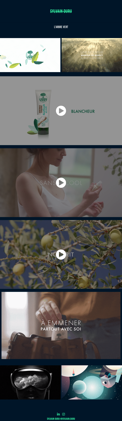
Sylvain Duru (61, 11)
